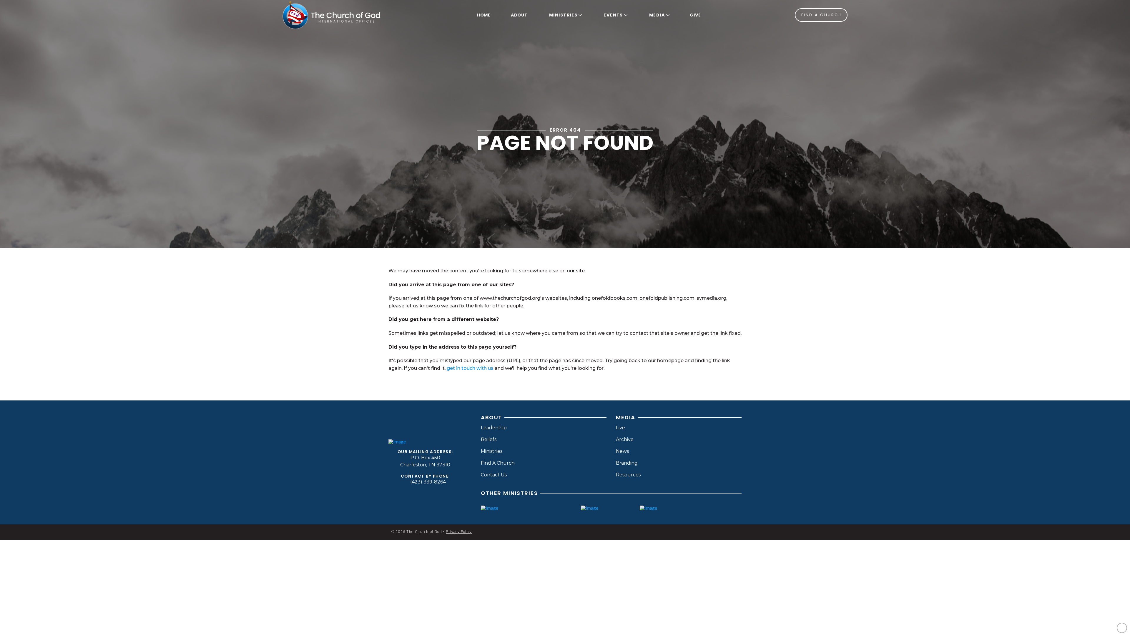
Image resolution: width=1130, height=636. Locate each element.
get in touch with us (470, 368)
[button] (565, 15)
